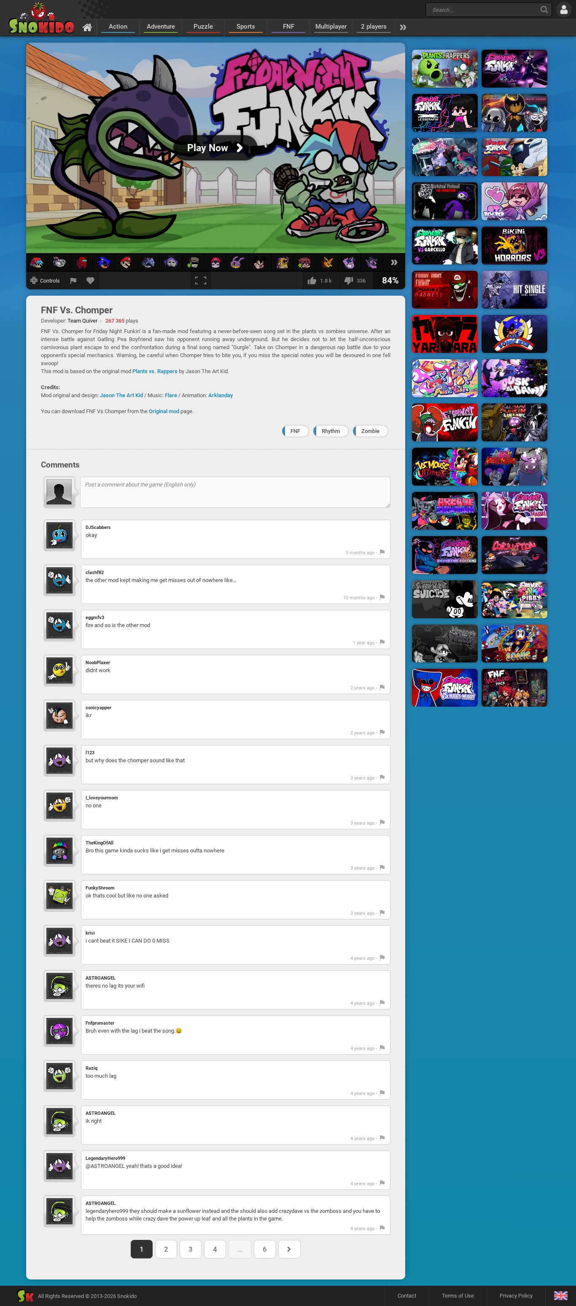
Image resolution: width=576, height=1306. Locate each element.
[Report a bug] (73, 280)
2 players (374, 26)
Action (118, 26)
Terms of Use (458, 1296)
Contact (407, 1296)
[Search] (544, 9)
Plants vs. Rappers (155, 371)
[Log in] (564, 9)
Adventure (161, 26)
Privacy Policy (516, 1296)
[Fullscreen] (201, 280)
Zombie (370, 431)
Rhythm (331, 431)
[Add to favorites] (90, 280)
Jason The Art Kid (121, 395)
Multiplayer (331, 26)
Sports (246, 26)
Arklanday (220, 395)
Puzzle (203, 26)
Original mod (164, 411)
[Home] (87, 27)
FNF (288, 26)
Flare (171, 395)
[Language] (560, 1296)
